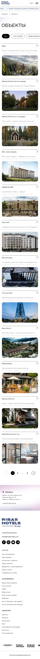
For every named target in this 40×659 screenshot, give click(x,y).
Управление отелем (9, 573)
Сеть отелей (17, 36)
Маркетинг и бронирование (12, 567)
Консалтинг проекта (9, 560)
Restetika (5, 598)
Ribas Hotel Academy (9, 583)
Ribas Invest (6, 592)
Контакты (5, 630)
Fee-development (8, 554)
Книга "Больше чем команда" (12, 604)
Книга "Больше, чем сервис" (12, 601)
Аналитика (6, 621)
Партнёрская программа (11, 627)
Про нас (5, 615)
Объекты (5, 618)
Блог (4, 624)
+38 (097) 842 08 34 (9, 533)
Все (5, 36)
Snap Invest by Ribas (9, 595)
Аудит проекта (7, 563)
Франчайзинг (7, 557)
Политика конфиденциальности (20, 655)
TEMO (4, 589)
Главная (4, 14)
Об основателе (7, 633)
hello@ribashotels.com (10, 537)
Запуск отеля (7, 570)
